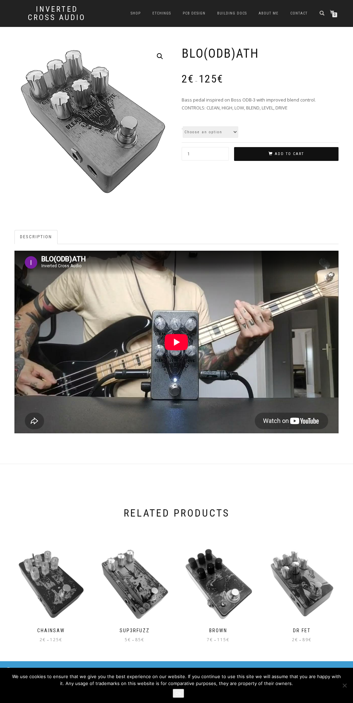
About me (269, 13)
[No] (344, 685)
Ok (178, 693)
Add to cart (289, 154)
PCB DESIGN (194, 13)
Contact (298, 13)
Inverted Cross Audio (56, 13)
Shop (136, 13)
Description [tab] (36, 236)
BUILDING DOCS (232, 13)
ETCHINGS (161, 13)
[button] (160, 56)
